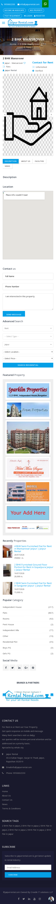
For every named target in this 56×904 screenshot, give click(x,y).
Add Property (36, 10)
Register (40, 15)
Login (29, 15)
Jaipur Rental (11, 70)
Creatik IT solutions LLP (42, 892)
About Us (25, 161)
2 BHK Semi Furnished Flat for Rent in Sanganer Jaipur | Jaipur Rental (33, 584)
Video (7, 166)
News (4, 804)
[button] (28, 328)
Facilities (39, 161)
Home (13, 44)
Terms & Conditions (11, 808)
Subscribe (13, 875)
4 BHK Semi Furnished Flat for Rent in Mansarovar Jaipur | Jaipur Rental (33, 549)
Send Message (13, 314)
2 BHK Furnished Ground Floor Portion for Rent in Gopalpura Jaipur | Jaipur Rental (33, 567)
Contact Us (7, 799)
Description (11, 161)
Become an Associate (14, 10)
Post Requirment (12, 16)
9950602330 (9, 4)
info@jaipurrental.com (30, 4)
